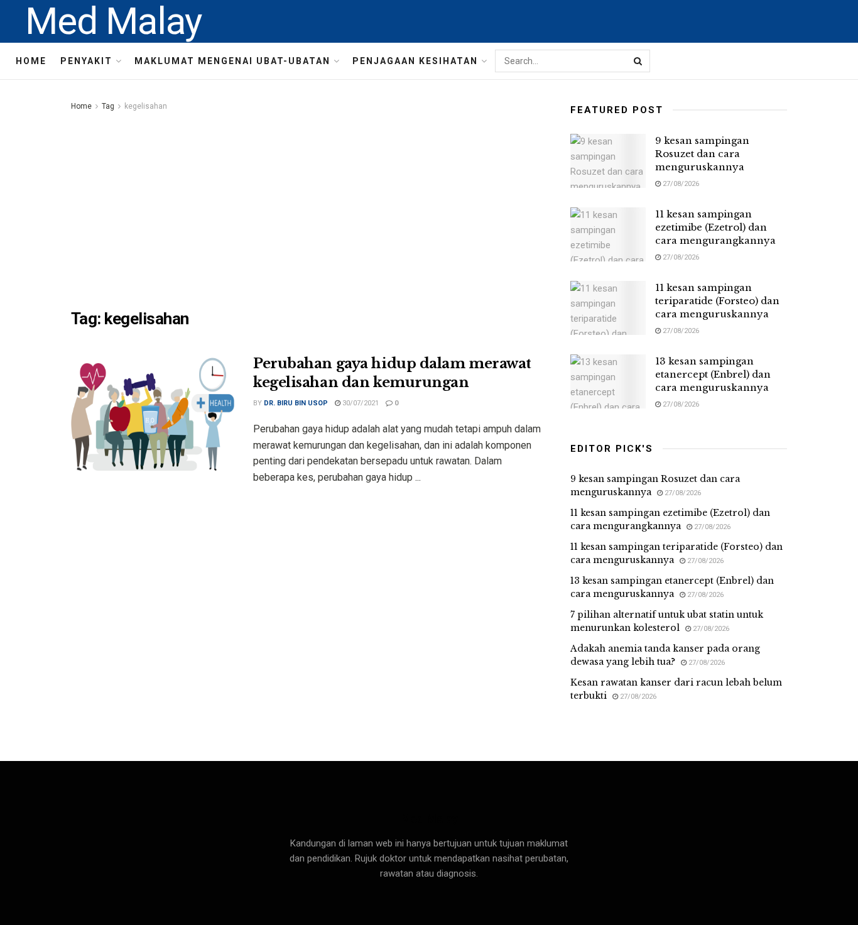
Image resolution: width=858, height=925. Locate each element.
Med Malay (113, 21)
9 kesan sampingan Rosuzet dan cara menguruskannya (702, 153)
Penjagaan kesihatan (415, 61)
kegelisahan (145, 106)
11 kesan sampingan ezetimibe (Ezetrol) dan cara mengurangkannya (715, 227)
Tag (108, 106)
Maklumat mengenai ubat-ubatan (232, 61)
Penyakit (86, 61)
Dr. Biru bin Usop (296, 403)
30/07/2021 (359, 403)
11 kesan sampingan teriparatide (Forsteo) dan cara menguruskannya (717, 301)
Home (31, 61)
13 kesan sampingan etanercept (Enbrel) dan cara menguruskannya (713, 374)
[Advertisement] (306, 208)
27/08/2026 (680, 184)
